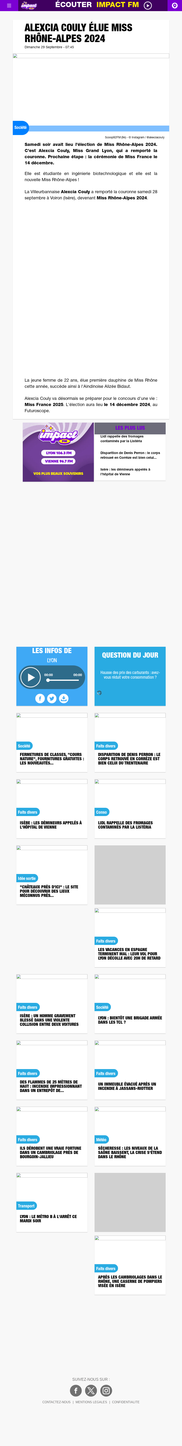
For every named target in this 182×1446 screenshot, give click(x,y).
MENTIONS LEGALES (91, 1402)
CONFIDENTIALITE (126, 1402)
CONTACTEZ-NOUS (56, 1402)
